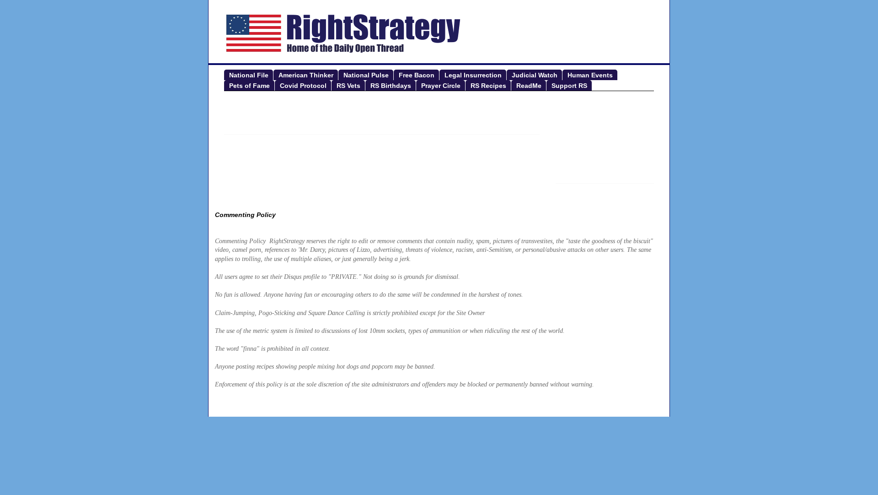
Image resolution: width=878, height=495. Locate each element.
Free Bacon (416, 75)
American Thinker (305, 75)
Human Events (590, 75)
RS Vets (348, 85)
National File (248, 75)
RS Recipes (488, 85)
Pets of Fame (249, 85)
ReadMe (528, 85)
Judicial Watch (534, 75)
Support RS (569, 85)
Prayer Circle (440, 85)
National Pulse (366, 75)
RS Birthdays (390, 85)
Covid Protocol (303, 85)
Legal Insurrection (473, 75)
